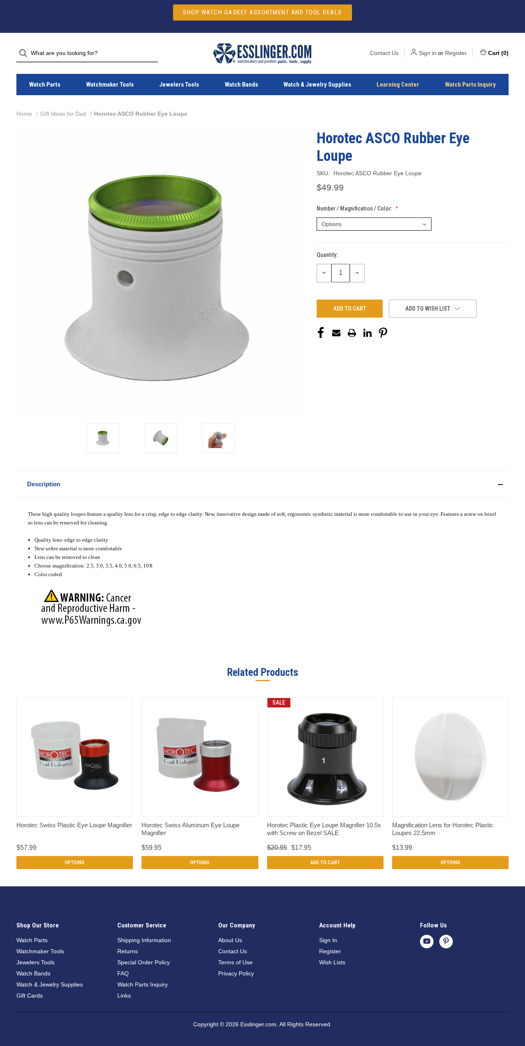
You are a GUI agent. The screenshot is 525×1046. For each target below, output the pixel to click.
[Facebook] (321, 333)
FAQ (123, 973)
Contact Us (384, 53)
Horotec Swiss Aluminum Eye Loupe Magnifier (191, 829)
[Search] (25, 53)
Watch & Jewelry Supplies (317, 84)
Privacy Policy (236, 973)
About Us (230, 940)
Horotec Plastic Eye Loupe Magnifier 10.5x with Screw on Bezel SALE (324, 829)
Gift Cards (29, 995)
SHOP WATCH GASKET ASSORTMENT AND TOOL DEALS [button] (262, 12)
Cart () (498, 53)
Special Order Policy (143, 962)
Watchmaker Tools (110, 84)
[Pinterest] (383, 333)
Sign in (427, 53)
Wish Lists (332, 962)
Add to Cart (325, 862)
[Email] (336, 333)
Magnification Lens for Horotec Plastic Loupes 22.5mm (442, 829)
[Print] (352, 333)
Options (74, 862)
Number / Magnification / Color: (355, 208)
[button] (262, 484)
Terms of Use (235, 962)
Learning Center (398, 84)
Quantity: (327, 255)
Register (456, 53)
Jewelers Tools (179, 84)
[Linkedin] (367, 333)
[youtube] (426, 941)
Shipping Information (144, 940)
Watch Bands (241, 84)
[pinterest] (446, 941)
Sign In (328, 940)
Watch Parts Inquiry (470, 84)
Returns (127, 951)
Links (124, 995)
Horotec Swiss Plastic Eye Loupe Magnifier (74, 825)
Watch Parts (44, 84)
